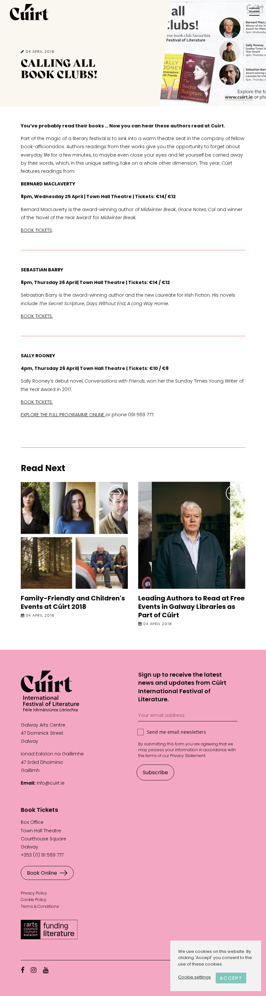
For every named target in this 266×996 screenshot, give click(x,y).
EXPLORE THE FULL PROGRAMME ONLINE (63, 414)
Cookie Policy (33, 899)
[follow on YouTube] (45, 970)
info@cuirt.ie (51, 783)
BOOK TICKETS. (37, 316)
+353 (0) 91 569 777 (42, 855)
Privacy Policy (34, 893)
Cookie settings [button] (194, 977)
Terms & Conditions (40, 906)
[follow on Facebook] (22, 970)
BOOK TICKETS (36, 230)
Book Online (42, 873)
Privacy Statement (187, 755)
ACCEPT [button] (231, 978)
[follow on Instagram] (33, 970)
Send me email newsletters (176, 732)
